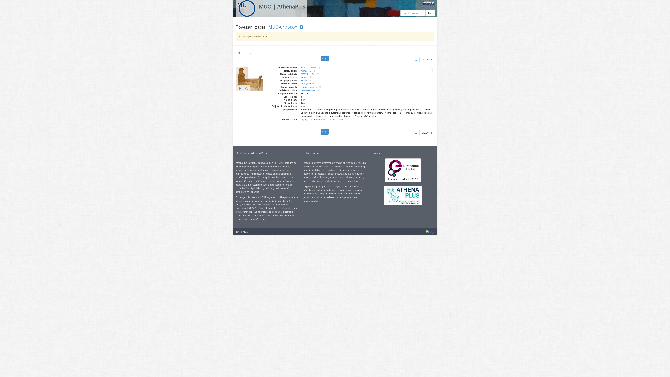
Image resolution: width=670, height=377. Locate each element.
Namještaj (306, 70)
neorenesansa (308, 90)
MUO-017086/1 (284, 27)
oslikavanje (337, 119)
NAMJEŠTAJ (307, 74)
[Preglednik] (246, 88)
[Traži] (239, 53)
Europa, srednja (309, 86)
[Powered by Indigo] (430, 232)
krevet (304, 77)
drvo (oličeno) (308, 83)
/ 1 (326, 58)
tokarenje (320, 119)
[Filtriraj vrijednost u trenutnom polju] (319, 67)
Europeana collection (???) (403, 179)
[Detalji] (239, 88)
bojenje (304, 119)
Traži (430, 13)
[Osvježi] (416, 59)
